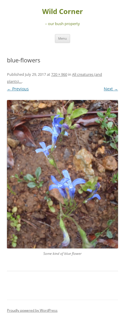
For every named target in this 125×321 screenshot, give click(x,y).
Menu (62, 38)
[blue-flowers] (62, 174)
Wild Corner (62, 11)
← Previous (18, 89)
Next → (111, 89)
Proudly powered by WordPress (32, 310)
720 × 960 (59, 74)
